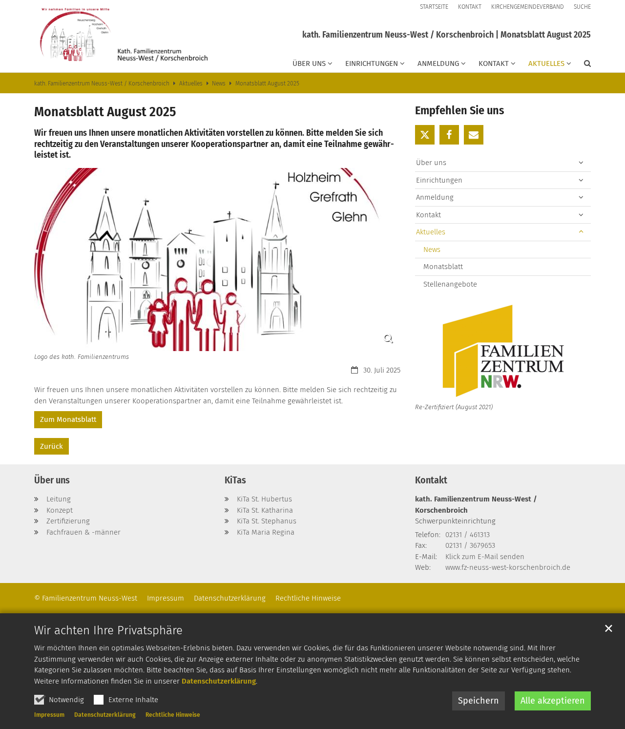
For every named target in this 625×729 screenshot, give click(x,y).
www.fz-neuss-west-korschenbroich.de (507, 567)
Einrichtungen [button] (371, 63)
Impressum (49, 714)
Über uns (52, 480)
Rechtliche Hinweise (173, 714)
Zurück (51, 446)
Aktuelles (191, 83)
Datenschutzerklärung (219, 681)
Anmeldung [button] (438, 63)
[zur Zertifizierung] (503, 351)
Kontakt (431, 480)
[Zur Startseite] (121, 36)
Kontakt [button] (494, 63)
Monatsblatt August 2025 (267, 83)
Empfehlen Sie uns (459, 110)
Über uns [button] (309, 63)
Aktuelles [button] (546, 63)
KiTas (235, 480)
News (219, 83)
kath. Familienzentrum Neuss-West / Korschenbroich (101, 83)
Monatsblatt (443, 266)
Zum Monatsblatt (68, 419)
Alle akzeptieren (553, 700)
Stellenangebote (450, 284)
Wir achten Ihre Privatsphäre (108, 630)
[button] (581, 65)
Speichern (478, 700)
